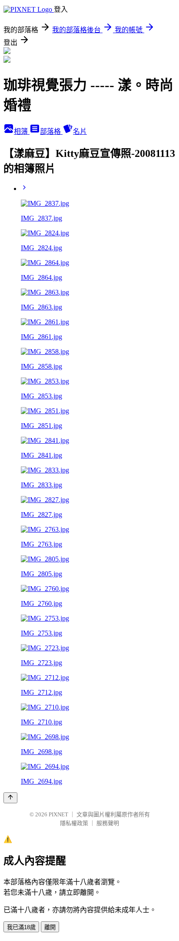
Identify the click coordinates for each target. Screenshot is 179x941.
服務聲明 (107, 823)
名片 (80, 131)
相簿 (22, 131)
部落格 (51, 131)
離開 (50, 927)
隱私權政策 (74, 823)
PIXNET (58, 814)
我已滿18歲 (21, 927)
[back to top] (10, 797)
